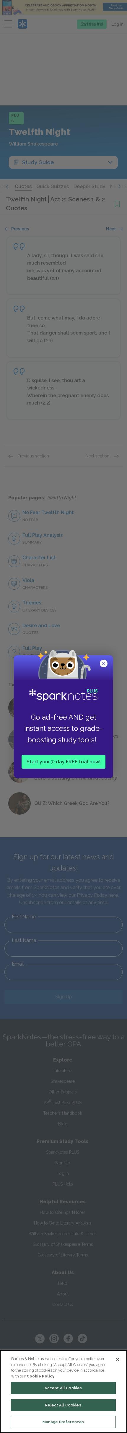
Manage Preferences (63, 1422)
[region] (63, 1391)
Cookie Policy (40, 1376)
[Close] (117, 1359)
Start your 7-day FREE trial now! (63, 761)
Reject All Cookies (63, 1405)
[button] (104, 664)
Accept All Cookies (63, 1388)
